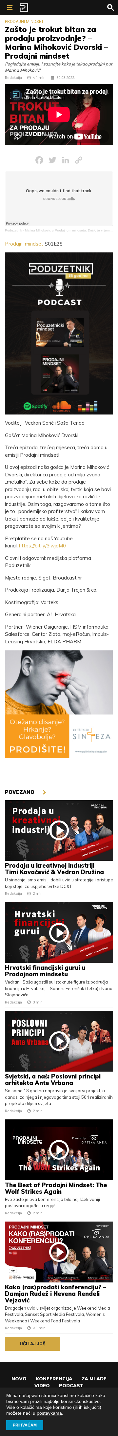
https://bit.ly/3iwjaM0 (42, 546)
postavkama (49, 1413)
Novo (19, 1379)
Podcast (71, 1386)
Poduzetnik (13, 230)
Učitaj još (33, 1343)
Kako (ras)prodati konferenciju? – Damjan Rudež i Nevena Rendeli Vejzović (55, 1293)
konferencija (54, 1379)
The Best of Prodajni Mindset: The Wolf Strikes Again (56, 1188)
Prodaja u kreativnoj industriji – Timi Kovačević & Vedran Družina (55, 869)
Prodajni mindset (24, 244)
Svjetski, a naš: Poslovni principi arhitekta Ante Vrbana (53, 1080)
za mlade (94, 1379)
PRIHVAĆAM (25, 1425)
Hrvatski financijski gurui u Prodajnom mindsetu (45, 971)
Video (42, 1386)
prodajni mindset (24, 21)
